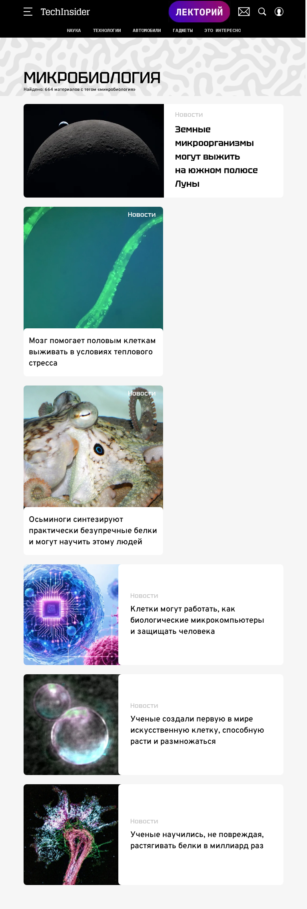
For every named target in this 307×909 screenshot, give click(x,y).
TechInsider (65, 11)
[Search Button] (262, 11)
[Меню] (28, 11)
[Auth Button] (279, 11)
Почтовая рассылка (244, 11)
